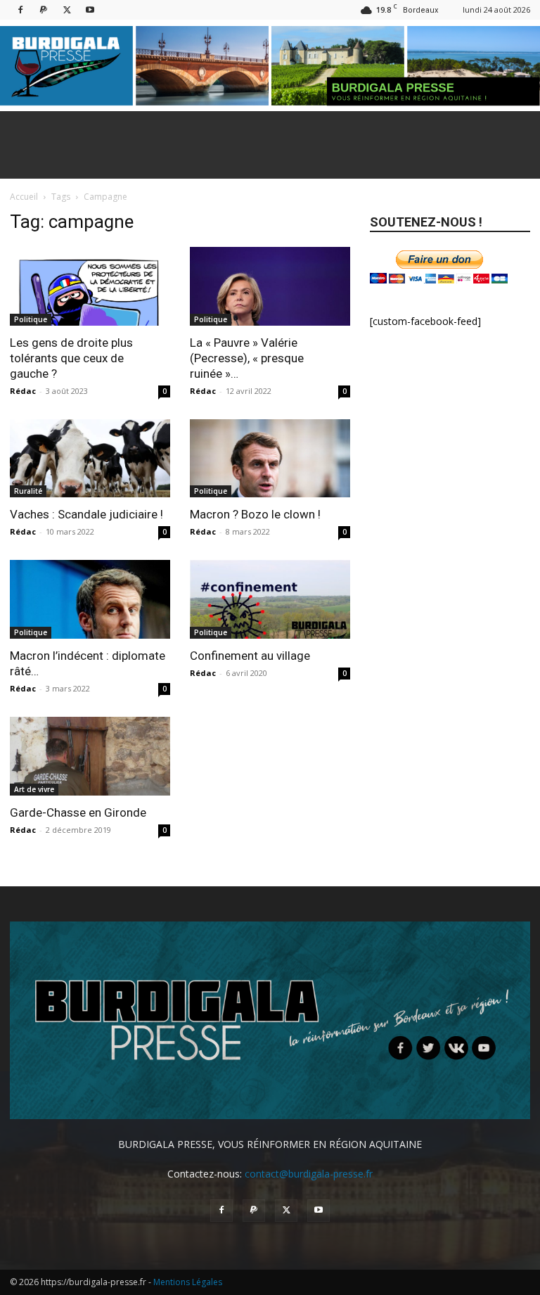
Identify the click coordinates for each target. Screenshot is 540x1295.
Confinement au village (250, 656)
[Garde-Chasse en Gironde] (90, 756)
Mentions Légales (187, 1282)
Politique (30, 319)
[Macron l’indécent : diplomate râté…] (90, 599)
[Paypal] (43, 9)
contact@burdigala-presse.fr (309, 1173)
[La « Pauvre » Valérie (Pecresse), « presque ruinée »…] (270, 286)
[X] (66, 9)
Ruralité (28, 491)
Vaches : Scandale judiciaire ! (86, 514)
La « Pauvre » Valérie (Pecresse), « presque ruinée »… (247, 358)
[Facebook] (20, 9)
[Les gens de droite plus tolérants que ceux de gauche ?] (90, 286)
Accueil (24, 197)
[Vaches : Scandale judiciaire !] (90, 458)
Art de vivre (34, 789)
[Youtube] (90, 9)
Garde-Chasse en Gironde (78, 812)
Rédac (23, 390)
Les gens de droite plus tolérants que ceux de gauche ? (71, 358)
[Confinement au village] (270, 599)
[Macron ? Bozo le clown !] (270, 458)
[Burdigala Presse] (270, 66)
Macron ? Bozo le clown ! (255, 514)
